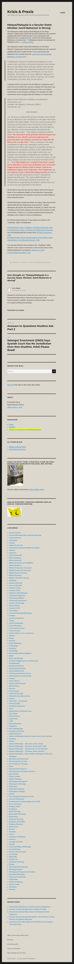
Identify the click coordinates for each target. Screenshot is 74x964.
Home (11, 424)
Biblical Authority (15, 560)
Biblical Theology (15, 575)
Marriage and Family (16, 731)
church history (14, 605)
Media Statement (15, 734)
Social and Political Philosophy (20, 847)
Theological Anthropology (18, 867)
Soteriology (13, 854)
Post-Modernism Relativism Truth (21, 796)
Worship (12, 889)
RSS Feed (10, 385)
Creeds (11, 621)
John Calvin (13, 713)
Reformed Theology (16, 819)
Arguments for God (16, 545)
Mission (12, 741)
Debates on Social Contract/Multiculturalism (25, 429)
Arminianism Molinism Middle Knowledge (24, 548)
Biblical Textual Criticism (18, 573)
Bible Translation (15, 558)
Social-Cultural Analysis (17, 852)
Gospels (12, 678)
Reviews (12, 829)
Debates (12, 636)
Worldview (13, 887)
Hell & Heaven (14, 686)
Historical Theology (16, 693)
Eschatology (13, 651)
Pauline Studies (14, 776)
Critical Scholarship (16, 623)
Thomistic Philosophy (17, 874)
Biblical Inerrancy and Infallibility (21, 563)
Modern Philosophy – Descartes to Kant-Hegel (26, 744)
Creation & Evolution (16, 618)
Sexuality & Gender (16, 842)
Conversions (13, 610)
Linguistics (13, 726)
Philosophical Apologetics (18, 781)
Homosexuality (14, 703)
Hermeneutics (14, 691)
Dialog (11, 638)
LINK (51, 227)
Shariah (48, 262)
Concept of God (14, 608)
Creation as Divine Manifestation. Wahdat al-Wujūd (27, 909)
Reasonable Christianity (17, 814)
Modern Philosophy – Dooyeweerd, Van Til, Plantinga (28, 749)
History (11, 698)
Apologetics (13, 540)
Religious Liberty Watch (17, 447)
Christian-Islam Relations (18, 593)
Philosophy (13, 786)
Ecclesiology (13, 646)
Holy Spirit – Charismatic (18, 701)
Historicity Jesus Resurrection (19, 696)
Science (12, 834)
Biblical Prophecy (15, 565)
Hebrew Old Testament (17, 683)
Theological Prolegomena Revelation (22, 872)
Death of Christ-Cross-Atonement (21, 633)
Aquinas (12, 543)
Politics (43, 262)
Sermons (12, 839)
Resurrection (13, 827)
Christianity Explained (17, 595)
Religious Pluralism (16, 824)
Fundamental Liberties (17, 668)
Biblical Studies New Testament (20, 568)
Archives (12, 427)
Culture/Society (14, 631)
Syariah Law (13, 859)
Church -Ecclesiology (16, 603)
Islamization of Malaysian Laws (20, 711)
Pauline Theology (15, 779)
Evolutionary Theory (16, 666)
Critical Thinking (15, 626)
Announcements (15, 538)
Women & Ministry (16, 882)
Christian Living (15, 588)
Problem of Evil (14, 806)
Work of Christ (14, 884)
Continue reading (27, 42)
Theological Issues (15, 869)
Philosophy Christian (16, 789)
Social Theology (14, 849)
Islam (31, 262)
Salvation (12, 832)
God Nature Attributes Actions (20, 673)
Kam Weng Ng (14, 262)
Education (12, 648)
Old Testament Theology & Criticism (22, 771)
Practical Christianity (16, 799)
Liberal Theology (15, 724)
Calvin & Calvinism (15, 583)
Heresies (12, 688)
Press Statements (15, 804)
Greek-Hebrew (14, 681)
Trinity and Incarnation (17, 877)
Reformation (13, 816)
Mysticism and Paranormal (18, 759)
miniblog (12, 739)
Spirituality (13, 857)
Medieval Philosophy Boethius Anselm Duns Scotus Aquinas (30, 736)
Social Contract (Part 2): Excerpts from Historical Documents (31, 230)
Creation (12, 615)
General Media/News (16, 671)
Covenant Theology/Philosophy (20, 613)
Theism (12, 864)
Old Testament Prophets (18, 769)
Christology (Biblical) (16, 598)
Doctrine (12, 641)
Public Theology (15, 811)
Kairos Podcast (14, 716)
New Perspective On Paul (18, 761)
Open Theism (14, 774)
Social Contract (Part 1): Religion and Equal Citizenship (28, 227)
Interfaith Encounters (17, 706)
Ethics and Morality (16, 658)
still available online (37, 489)
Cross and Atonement (17, 628)
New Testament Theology (18, 764)
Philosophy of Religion (17, 791)
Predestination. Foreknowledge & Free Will (24, 801)
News (11, 766)
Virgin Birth (13, 879)
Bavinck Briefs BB (15, 555)
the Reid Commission (44, 232)
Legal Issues (36, 262)
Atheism (12, 550)
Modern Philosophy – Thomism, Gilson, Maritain (26, 751)
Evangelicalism (14, 663)
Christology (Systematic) (18, 600)
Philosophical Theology (17, 784)
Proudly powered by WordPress (26, 958)
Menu (62, 13)
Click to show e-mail (14, 407)
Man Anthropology (16, 729)
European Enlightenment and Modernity (23, 661)
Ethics (11, 656)
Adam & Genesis (15, 533)
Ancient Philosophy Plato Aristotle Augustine (25, 535)
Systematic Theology (16, 862)
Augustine (12, 553)
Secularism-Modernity (17, 837)
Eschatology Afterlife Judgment (20, 653)
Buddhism (12, 580)
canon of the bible (15, 585)
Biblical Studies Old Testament (20, 570)
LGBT (11, 721)
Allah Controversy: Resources (17, 935)
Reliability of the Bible (17, 822)
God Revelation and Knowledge (20, 676)
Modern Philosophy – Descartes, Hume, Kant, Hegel (27, 746)
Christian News (14, 590)
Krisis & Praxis (20, 11)
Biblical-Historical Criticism (19, 578)
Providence (13, 809)
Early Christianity (15, 643)
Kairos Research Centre (17, 449)
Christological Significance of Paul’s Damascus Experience (30, 907)
